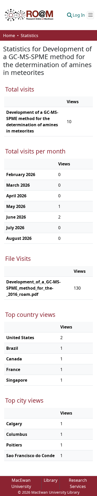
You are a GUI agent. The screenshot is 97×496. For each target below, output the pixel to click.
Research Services (78, 483)
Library (50, 480)
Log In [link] (79, 15)
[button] (29, 15)
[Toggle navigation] (90, 15)
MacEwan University (21, 483)
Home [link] (9, 35)
